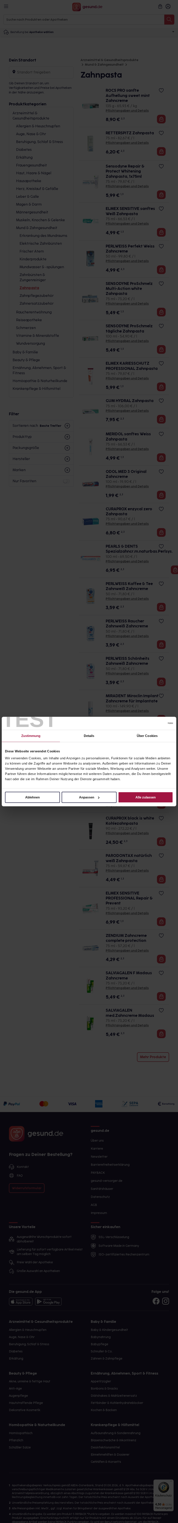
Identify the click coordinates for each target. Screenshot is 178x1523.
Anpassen (86, 797)
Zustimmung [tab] (31, 736)
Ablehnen (32, 797)
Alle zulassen (145, 797)
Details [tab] (89, 736)
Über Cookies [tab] (147, 736)
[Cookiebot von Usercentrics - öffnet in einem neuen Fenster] (154, 723)
